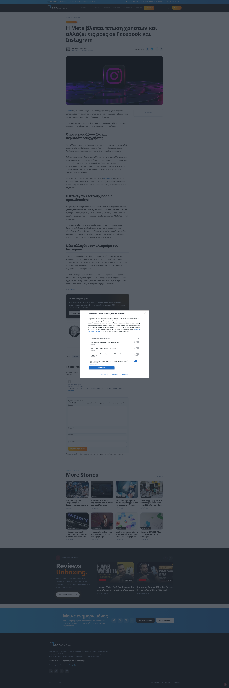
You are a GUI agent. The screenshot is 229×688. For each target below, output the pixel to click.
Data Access (114, 374)
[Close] (145, 314)
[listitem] (114, 338)
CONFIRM (101, 368)
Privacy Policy (125, 374)
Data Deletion (104, 374)
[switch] (136, 342)
